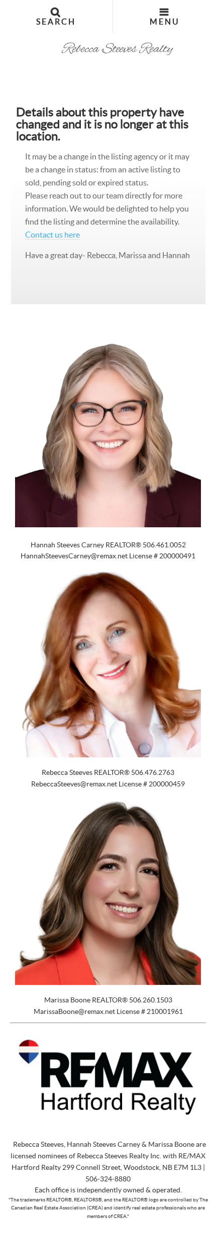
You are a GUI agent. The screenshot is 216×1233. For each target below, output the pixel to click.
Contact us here (52, 234)
